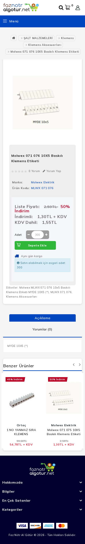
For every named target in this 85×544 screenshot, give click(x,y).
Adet (18, 235)
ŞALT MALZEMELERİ (38, 38)
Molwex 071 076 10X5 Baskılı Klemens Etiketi (45, 51)
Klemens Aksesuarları (44, 44)
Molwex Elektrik (42, 182)
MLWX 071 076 (61, 292)
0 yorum (34, 171)
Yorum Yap (53, 171)
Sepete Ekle (37, 245)
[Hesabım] (78, 8)
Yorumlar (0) (42, 329)
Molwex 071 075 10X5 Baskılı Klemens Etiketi (63, 432)
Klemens (67, 38)
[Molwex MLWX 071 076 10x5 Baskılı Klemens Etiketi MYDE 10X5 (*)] (42, 103)
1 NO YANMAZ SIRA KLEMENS (21, 432)
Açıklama (42, 318)
